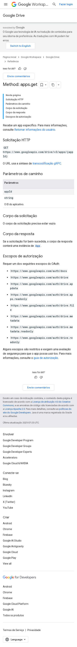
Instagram (9, 490)
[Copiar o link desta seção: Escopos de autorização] (46, 256)
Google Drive (14, 15)
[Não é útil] (25, 68)
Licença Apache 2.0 (15, 409)
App (37, 245)
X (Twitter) (9, 502)
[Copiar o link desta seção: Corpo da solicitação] (40, 216)
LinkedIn (7, 496)
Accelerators (10, 457)
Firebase (8, 534)
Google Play (9, 557)
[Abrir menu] (5, 4)
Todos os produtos (13, 615)
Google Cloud (10, 552)
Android (7, 523)
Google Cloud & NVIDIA (15, 463)
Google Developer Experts (17, 451)
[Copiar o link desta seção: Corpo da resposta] (37, 234)
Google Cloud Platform (15, 603)
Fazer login (66, 4)
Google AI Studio (12, 540)
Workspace (40, 4)
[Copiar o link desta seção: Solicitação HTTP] (33, 140)
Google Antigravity (13, 546)
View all (7, 563)
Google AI (8, 609)
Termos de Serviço (13, 630)
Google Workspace (31, 57)
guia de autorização (46, 358)
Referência (13, 61)
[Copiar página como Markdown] (53, 85)
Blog (5, 479)
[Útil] (19, 68)
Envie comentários (18, 76)
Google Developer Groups (17, 446)
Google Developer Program (18, 440)
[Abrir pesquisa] (54, 4)
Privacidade (34, 630)
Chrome (7, 529)
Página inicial (9, 57)
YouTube (8, 507)
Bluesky (7, 484)
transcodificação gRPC (47, 163)
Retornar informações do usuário (34, 129)
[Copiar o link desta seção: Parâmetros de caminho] (46, 174)
